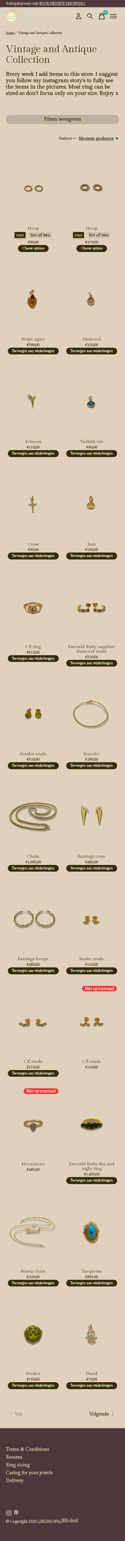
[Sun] (91, 502)
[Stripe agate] (33, 297)
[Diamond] (91, 297)
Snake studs (91, 958)
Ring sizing (18, 1465)
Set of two (40, 235)
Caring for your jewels (29, 1473)
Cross (33, 544)
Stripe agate (33, 339)
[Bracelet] (91, 712)
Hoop (33, 228)
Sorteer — (68, 138)
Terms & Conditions (27, 1449)
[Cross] (33, 502)
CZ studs (33, 1061)
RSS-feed (70, 1520)
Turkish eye (91, 441)
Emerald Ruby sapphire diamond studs (91, 649)
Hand (91, 1373)
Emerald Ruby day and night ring (92, 1166)
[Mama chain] (33, 1229)
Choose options (33, 248)
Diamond (92, 339)
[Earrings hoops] (33, 917)
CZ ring (33, 646)
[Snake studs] (91, 917)
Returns (14, 1457)
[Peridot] (33, 1332)
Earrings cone (92, 856)
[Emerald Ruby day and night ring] (91, 1122)
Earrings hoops (33, 958)
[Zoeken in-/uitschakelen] (90, 16)
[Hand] (91, 1332)
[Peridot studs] (33, 712)
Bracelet (91, 754)
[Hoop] (33, 186)
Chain (33, 856)
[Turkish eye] (91, 400)
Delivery (15, 1480)
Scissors (33, 441)
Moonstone (33, 1163)
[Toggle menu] (113, 16)
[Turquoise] (91, 1229)
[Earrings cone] (91, 814)
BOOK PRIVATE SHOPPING (62, 3)
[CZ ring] (33, 605)
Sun (92, 544)
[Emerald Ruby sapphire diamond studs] (91, 605)
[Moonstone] (33, 1122)
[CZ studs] (33, 1020)
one (20, 235)
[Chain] (33, 814)
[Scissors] (33, 400)
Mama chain (33, 1271)
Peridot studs (33, 754)
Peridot (33, 1373)
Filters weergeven (62, 119)
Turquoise (91, 1271)
